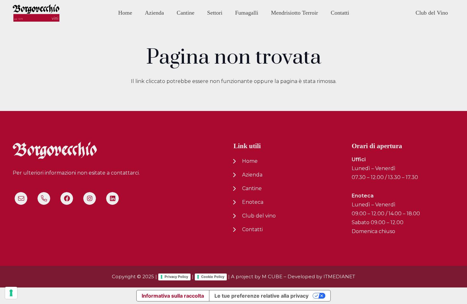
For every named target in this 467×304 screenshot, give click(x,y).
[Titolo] (21, 198)
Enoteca (252, 202)
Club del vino (259, 216)
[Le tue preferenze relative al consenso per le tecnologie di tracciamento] (11, 293)
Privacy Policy (176, 276)
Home (250, 161)
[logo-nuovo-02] (36, 13)
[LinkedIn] (112, 198)
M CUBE (272, 276)
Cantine (252, 188)
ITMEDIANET (339, 276)
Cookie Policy (212, 276)
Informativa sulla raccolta (173, 296)
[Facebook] (66, 198)
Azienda (252, 175)
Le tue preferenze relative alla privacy (261, 296)
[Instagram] (89, 198)
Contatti (252, 229)
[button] (168, 13)
